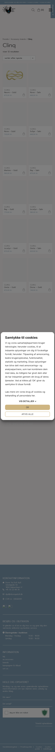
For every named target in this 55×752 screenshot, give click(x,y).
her (33, 395)
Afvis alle (28, 414)
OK (27, 407)
